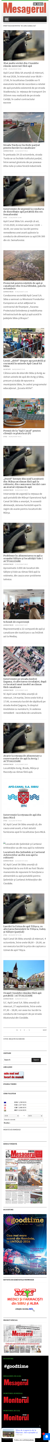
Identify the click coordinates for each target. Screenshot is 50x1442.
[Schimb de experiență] (23, 604)
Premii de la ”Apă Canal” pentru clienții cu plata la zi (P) (22, 432)
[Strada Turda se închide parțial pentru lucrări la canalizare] (23, 127)
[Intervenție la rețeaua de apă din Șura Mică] (23, 796)
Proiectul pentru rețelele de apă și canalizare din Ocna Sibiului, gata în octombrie (24, 286)
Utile (5, 69)
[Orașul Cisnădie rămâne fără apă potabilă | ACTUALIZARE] (23, 975)
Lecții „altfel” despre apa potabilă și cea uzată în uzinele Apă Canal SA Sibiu (24, 363)
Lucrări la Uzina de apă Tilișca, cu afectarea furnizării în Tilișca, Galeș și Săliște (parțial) (24, 929)
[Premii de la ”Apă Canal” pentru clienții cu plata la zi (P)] (23, 412)
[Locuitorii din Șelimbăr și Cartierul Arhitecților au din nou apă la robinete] (25, 845)
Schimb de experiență (16, 621)
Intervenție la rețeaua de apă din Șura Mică (22, 816)
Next (45, 1030)
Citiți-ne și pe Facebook (14, 1039)
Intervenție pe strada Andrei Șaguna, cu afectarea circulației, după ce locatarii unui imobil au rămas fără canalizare (24, 683)
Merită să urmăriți (12, 1130)
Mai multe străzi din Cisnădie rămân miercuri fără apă (21, 64)
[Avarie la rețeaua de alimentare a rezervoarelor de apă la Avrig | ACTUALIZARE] (23, 737)
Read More (7, 103)
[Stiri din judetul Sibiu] (24, 7)
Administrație (8, 151)
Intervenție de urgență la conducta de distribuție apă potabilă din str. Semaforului (23, 211)
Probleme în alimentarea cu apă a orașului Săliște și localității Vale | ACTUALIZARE (23, 558)
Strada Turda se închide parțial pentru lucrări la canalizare (21, 146)
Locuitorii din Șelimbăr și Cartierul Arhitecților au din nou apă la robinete (24, 855)
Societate (7, 369)
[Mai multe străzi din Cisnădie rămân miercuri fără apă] (23, 45)
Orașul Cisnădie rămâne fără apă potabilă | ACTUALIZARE (22, 994)
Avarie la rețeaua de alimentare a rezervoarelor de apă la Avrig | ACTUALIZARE (22, 758)
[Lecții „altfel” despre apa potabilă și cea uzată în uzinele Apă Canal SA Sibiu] (23, 342)
